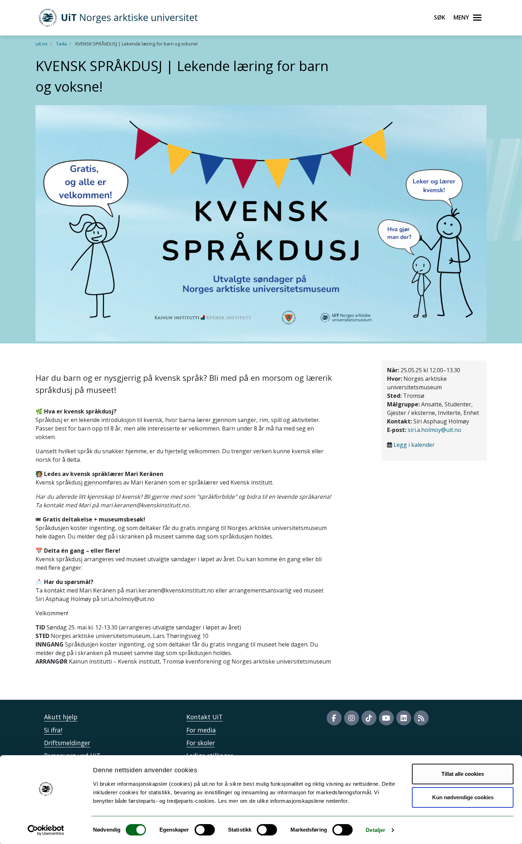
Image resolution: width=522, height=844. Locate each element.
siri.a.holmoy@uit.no (434, 430)
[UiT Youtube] (386, 717)
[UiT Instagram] (351, 717)
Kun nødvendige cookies (463, 797)
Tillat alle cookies (462, 774)
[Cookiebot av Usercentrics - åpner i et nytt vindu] (46, 830)
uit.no (42, 43)
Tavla (61, 43)
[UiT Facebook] (334, 717)
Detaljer (375, 830)
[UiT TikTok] (368, 717)
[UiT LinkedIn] (403, 717)
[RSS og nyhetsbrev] (421, 717)
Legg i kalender (414, 445)
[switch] (205, 829)
